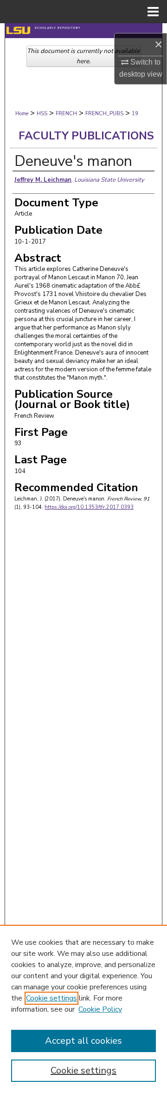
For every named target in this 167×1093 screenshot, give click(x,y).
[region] (83, 1009)
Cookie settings (51, 998)
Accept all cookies (83, 1040)
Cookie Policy (100, 1009)
